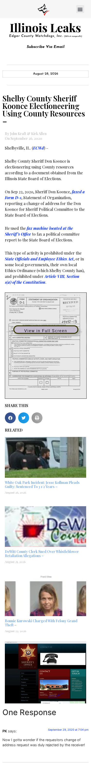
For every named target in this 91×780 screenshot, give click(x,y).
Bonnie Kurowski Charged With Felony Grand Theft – (41, 623)
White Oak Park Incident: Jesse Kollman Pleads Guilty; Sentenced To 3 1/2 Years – (42, 484)
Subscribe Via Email (46, 47)
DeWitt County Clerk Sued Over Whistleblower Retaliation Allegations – (42, 553)
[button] (80, 9)
